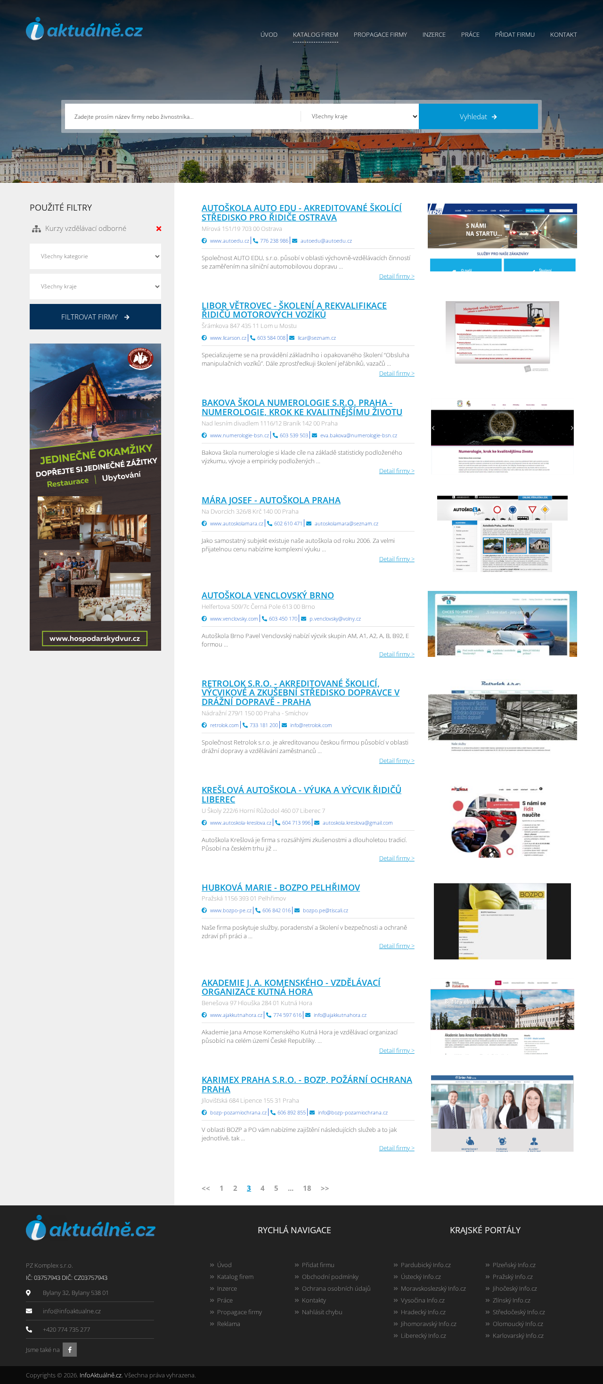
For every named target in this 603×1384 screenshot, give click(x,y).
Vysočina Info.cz (423, 1300)
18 (307, 1188)
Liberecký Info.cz (423, 1335)
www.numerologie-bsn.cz (239, 435)
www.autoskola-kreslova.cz (240, 822)
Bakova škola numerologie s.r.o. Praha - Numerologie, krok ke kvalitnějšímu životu (302, 407)
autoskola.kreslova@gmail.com (358, 822)
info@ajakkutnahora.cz (340, 1014)
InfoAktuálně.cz (101, 1375)
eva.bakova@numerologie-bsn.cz (358, 435)
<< (206, 1188)
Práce (470, 34)
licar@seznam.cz (317, 337)
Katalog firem (315, 34)
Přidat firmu (515, 34)
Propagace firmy (380, 34)
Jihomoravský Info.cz (428, 1323)
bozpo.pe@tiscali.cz (325, 910)
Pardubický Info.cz (426, 1265)
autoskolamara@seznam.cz (346, 523)
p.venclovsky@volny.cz (335, 618)
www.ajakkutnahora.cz (236, 1014)
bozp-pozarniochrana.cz (238, 1112)
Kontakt (563, 34)
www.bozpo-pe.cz (231, 910)
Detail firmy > (397, 276)
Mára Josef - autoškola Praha (271, 500)
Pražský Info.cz (513, 1276)
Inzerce (434, 34)
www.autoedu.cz (229, 240)
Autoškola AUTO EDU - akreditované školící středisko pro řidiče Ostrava (302, 212)
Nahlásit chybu (322, 1312)
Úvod (269, 34)
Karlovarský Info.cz (518, 1335)
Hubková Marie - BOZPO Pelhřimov (281, 887)
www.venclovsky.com (234, 618)
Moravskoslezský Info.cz (433, 1288)
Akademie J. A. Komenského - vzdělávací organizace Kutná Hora (291, 987)
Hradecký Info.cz (423, 1312)
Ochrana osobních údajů (336, 1288)
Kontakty (314, 1300)
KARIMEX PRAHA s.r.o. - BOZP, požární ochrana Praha (307, 1084)
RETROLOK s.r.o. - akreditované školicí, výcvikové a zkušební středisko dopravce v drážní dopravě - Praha (300, 693)
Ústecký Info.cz (421, 1276)
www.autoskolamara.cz (236, 523)
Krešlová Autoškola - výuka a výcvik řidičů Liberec (301, 794)
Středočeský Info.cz (519, 1312)
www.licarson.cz (228, 337)
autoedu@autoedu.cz (326, 240)
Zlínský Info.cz (511, 1300)
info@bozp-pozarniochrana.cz (353, 1112)
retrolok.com (224, 725)
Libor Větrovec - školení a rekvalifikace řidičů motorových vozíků (294, 310)
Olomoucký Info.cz (518, 1323)
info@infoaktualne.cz (72, 1311)
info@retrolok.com (311, 725)
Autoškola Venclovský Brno (268, 595)
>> (325, 1188)
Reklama (228, 1323)
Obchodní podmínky (330, 1276)
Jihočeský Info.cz (515, 1288)
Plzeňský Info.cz (514, 1265)
